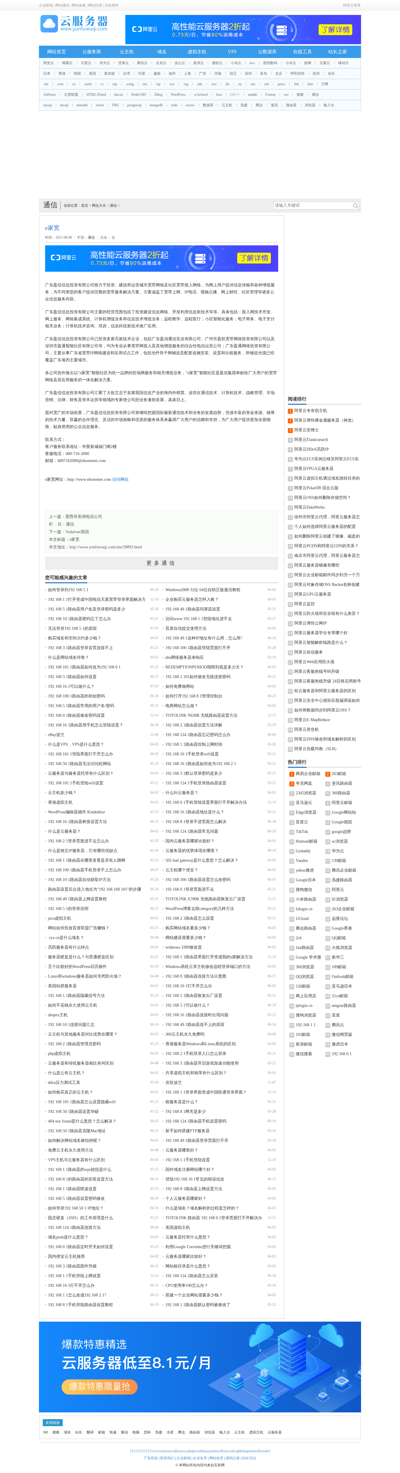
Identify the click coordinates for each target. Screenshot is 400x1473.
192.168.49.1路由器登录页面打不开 (196, 1140)
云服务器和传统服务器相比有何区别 (81, 1063)
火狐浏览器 (342, 947)
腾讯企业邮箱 (344, 870)
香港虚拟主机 (60, 802)
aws (252, 63)
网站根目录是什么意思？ (188, 1266)
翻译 (90, 1432)
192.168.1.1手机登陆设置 (187, 1160)
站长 (331, 73)
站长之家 (337, 51)
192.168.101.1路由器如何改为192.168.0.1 (84, 667)
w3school (201, 95)
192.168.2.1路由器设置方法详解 (193, 725)
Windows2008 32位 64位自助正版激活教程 (202, 590)
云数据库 (267, 51)
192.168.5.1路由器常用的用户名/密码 (81, 706)
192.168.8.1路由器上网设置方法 (193, 1189)
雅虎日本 (340, 1044)
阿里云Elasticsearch (311, 439)
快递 (113, 1432)
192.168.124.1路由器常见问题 (191, 831)
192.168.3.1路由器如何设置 (72, 677)
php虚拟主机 (59, 1053)
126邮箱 (303, 986)
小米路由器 (306, 899)
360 (45, 1432)
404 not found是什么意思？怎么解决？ (82, 1121)
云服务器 (275, 1432)
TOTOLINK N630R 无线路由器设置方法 (201, 715)
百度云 (86, 63)
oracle (100, 105)
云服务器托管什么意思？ (188, 1237)
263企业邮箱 (343, 909)
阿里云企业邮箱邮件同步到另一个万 (327, 575)
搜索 (300, 95)
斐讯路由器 (342, 783)
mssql (64, 105)
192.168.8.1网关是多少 (185, 1111)
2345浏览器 (306, 793)
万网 (324, 84)
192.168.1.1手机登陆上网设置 (74, 1276)
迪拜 (172, 73)
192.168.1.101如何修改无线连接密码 (197, 677)
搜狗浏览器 (306, 1015)
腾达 (259, 105)
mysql (47, 105)
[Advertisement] (200, 155)
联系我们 (167, 1458)
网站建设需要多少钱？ (185, 937)
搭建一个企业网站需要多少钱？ (194, 1295)
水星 (170, 1432)
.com (60, 84)
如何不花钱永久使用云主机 (72, 1005)
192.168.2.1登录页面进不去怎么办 (78, 841)
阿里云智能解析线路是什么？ (321, 642)
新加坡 (109, 73)
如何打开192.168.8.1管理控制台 (193, 696)
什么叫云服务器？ (181, 793)
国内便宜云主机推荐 (66, 1256)
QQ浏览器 (305, 976)
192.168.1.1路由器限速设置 (72, 1189)
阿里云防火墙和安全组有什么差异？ (327, 613)
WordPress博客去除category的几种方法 (199, 908)
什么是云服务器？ (64, 831)
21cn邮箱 (340, 996)
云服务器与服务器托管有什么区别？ (81, 773)
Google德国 (342, 822)
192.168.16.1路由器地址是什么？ (194, 812)
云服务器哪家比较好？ (185, 1256)
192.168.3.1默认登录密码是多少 (193, 773)
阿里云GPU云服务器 (312, 594)
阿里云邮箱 (342, 802)
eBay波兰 (56, 735)
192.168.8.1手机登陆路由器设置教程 (80, 1305)
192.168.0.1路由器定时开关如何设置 (80, 1247)
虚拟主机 (197, 51)
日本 (46, 73)
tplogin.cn (304, 1005)
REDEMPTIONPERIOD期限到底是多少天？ (204, 667)
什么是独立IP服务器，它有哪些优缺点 (82, 850)
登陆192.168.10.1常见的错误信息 (194, 1179)
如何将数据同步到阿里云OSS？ (322, 710)
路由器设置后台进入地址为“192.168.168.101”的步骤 (94, 889)
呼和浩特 (297, 73)
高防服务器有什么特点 (68, 947)
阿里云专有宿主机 (310, 410)
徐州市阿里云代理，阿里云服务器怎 (327, 517)
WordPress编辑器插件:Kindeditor (76, 812)
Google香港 (342, 928)
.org (185, 84)
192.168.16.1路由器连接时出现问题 (196, 1015)
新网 (307, 63)
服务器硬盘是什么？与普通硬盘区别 (81, 957)
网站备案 (79, 5)
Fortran (270, 95)
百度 (336, 1015)
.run (252, 84)
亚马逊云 (304, 802)
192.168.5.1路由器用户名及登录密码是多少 (86, 609)
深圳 (248, 73)
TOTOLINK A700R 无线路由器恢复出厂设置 (205, 899)
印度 (141, 73)
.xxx (214, 84)
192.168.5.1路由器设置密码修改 (76, 1198)
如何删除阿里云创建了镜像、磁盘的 (327, 536)
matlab (252, 95)
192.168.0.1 (342, 1054)
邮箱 (101, 1432)
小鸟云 (236, 63)
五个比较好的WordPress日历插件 (77, 966)
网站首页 (56, 51)
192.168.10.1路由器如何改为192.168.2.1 (200, 764)
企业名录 (200, 1458)
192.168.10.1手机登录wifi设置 (192, 754)
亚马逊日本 (342, 986)
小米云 (291, 63)
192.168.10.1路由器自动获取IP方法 (79, 879)
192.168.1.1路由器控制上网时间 (193, 744)
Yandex (302, 860)
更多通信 (161, 563)
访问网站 (120, 479)
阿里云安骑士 (306, 430)
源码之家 (233, 1458)
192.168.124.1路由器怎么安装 (191, 1276)
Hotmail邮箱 (306, 841)
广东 (202, 73)
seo (286, 95)
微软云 (217, 63)
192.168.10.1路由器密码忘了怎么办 (79, 619)
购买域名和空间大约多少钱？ (74, 638)
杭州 (316, 73)
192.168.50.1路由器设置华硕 (73, 1111)
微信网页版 (342, 1034)
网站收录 (216, 1458)
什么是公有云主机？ (66, 1073)
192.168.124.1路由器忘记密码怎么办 (197, 735)
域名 (162, 51)
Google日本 (306, 880)
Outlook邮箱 (342, 976)
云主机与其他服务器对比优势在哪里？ (83, 1034)
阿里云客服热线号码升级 (316, 671)
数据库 (208, 105)
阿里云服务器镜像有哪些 (316, 565)
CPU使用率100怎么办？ (186, 1285)
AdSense (49, 95)
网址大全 (99, 205)
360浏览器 (305, 967)
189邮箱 (339, 967)
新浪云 (198, 63)
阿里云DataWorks (309, 507)
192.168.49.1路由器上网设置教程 (77, 899)
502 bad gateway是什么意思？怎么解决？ (201, 860)
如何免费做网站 (179, 686)
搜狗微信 (304, 889)
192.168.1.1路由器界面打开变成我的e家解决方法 (209, 957)
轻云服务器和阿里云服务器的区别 (325, 691)
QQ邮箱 (339, 938)
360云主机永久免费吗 (184, 1034)
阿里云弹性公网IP (310, 623)
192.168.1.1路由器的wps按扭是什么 (79, 1169)
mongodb (156, 105)
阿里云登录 (352, 5)
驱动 (124, 1432)
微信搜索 (304, 1054)
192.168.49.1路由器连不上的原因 (194, 1024)
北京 (278, 73)
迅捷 (243, 105)
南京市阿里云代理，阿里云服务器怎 (327, 555)
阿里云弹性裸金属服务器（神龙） (325, 420)
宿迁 (233, 73)
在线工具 (302, 51)
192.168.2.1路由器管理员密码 (74, 1044)
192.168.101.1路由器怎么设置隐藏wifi (82, 1102)
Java (219, 95)
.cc (102, 84)
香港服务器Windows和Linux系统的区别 (200, 1044)
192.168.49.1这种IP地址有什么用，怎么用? (203, 638)
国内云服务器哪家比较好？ (190, 841)
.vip (157, 84)
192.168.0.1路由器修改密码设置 (76, 715)
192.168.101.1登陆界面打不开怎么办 (80, 754)
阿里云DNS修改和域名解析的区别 (325, 739)
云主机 (127, 51)
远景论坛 (340, 918)
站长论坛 (249, 1458)
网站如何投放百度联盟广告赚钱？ (79, 928)
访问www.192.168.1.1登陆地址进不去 (198, 619)
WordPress (178, 95)
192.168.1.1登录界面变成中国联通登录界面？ (206, 1092)
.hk (227, 84)
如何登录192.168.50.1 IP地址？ (76, 1208)
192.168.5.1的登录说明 (68, 908)
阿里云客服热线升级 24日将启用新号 (327, 681)
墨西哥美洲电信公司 (83, 516)
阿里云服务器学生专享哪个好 (321, 633)
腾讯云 (142, 63)
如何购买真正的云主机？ (70, 1092)
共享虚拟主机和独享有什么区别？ (196, 1073)
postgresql (134, 105)
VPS (232, 51)
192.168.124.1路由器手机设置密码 (195, 1121)
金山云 (180, 63)
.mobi (88, 84)
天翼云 (324, 63)
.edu (199, 84)
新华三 (338, 957)
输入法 (329, 105)
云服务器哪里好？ (181, 1150)
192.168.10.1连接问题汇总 (71, 1024)
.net (144, 84)
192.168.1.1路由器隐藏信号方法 (76, 995)
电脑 (135, 1432)
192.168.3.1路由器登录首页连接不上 (80, 648)
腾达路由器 (306, 928)
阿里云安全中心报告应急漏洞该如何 (327, 700)
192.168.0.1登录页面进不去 (189, 889)
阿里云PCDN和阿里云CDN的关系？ (326, 546)
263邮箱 (339, 773)
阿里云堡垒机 (306, 729)
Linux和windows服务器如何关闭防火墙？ (85, 976)
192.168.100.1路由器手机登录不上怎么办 (84, 870)
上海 (187, 73)
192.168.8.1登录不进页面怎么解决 (195, 822)
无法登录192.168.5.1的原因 (72, 628)
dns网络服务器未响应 (184, 657)
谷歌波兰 (173, 1082)
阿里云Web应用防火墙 (314, 662)
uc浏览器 (340, 841)
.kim (310, 84)
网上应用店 (306, 996)
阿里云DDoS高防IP (311, 449)
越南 (156, 73)
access (190, 105)
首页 (84, 205)
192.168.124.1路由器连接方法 (74, 1227)
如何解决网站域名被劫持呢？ (74, 1140)
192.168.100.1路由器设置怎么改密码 (197, 879)
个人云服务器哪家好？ (185, 1198)
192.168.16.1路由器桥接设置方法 (77, 822)
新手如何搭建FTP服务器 (187, 1131)
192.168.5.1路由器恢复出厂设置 (193, 995)
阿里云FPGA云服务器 (314, 468)
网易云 (67, 63)
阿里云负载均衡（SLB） (316, 749)
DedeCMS (138, 95)
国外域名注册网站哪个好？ (190, 1169)
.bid (296, 84)
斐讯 (274, 105)
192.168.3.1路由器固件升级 (72, 1266)
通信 (315, 95)
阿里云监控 (304, 604)
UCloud (302, 918)
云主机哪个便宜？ (181, 870)
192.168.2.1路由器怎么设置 (189, 918)
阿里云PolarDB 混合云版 (316, 488)
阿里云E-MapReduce (312, 720)
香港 (62, 73)
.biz (45, 84)
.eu (239, 84)
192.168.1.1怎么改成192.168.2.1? (77, 1295)
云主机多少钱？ (62, 793)
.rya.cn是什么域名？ (66, 937)
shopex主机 (58, 1015)
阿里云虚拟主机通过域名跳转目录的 (327, 478)
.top (114, 84)
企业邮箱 (46, 5)
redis (174, 105)
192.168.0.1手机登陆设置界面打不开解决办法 (206, 802)
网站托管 (95, 5)
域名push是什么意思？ (68, 1237)
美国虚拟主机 (177, 1227)
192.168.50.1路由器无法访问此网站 (79, 764)
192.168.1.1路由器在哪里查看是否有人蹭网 (86, 860)
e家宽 (74, 539)
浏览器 (310, 105)
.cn (73, 84)
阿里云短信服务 (308, 652)
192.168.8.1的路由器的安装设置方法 (80, 1179)
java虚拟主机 (59, 918)
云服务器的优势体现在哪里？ (192, 850)
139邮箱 (339, 860)
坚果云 (123, 63)
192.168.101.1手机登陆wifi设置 (75, 783)
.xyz (172, 84)
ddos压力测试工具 (64, 1082)
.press (281, 84)
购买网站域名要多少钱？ (188, 928)
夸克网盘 (304, 783)
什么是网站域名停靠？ (68, 657)
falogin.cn (304, 909)
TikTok (302, 831)
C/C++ (235, 95)
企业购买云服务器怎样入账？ (192, 599)
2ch (299, 938)
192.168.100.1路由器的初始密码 (76, 696)
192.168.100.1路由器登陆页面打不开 (197, 648)
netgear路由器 (344, 1005)
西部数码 (270, 63)
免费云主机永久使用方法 (70, 1150)
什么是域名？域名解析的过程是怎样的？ (202, 1208)
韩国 (77, 73)
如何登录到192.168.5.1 (68, 590)
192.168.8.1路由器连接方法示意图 (195, 976)
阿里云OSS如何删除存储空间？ (322, 497)
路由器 (291, 105)
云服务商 (91, 51)
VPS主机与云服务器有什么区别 (76, 1160)
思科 (147, 1432)
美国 (92, 73)
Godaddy (303, 851)
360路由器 (341, 793)
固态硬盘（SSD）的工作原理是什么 (80, 1218)
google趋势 (341, 831)
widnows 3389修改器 (183, 947)
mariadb (82, 105)
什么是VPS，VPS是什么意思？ (76, 744)
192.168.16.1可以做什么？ (71, 686)
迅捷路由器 (342, 880)
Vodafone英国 (77, 532)
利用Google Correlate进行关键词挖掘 (198, 1247)
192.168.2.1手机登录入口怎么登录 (195, 1053)
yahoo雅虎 (305, 870)
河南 (217, 73)
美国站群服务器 (62, 986)
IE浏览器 (340, 899)
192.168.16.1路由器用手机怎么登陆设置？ (85, 725)
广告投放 (151, 1458)
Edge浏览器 (306, 812)
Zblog (158, 95)
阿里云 (48, 63)
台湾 (126, 73)
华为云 (105, 63)
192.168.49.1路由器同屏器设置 (192, 609)
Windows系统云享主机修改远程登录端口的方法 (207, 966)
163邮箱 (303, 1034)
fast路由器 (305, 947)
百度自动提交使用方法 (185, 628)
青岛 (263, 73)
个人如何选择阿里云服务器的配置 (325, 526)
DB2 (115, 105)
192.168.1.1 (306, 1025)
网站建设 (62, 5)
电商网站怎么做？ (181, 706)
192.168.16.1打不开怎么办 (71, 1285)
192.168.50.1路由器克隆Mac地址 (77, 1131)
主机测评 (112, 5)
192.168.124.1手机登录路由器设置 (195, 783)
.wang (129, 84)
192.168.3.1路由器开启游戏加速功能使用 (202, 1063)
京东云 (161, 63)
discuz (118, 95)
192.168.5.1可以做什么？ (187, 1005)
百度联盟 (71, 95)
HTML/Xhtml (96, 95)
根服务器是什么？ (181, 1102)
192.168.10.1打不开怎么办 (188, 986)
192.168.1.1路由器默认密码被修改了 (197, 1305)
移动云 (343, 63)
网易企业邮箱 (308, 773)
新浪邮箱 (304, 1044)
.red (266, 84)
